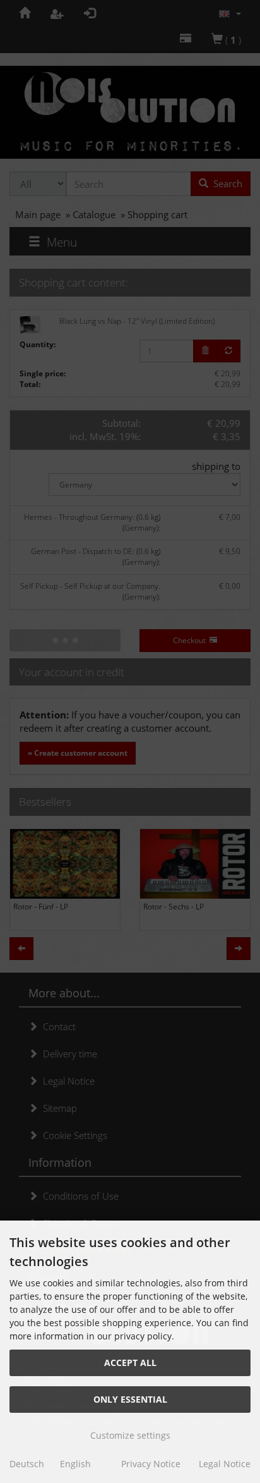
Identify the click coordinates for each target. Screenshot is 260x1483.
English (75, 1464)
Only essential (130, 1399)
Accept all (130, 1363)
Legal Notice (225, 1464)
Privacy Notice (150, 1464)
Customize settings (130, 1435)
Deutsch (26, 1464)
